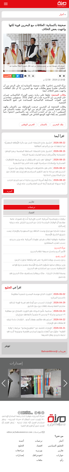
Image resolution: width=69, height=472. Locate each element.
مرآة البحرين (62, 4)
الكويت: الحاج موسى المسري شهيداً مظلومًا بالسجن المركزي (38, 295)
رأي (61, 460)
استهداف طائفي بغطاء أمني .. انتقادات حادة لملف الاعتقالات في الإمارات (36, 321)
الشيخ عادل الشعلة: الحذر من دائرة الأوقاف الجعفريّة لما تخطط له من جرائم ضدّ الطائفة (34, 144)
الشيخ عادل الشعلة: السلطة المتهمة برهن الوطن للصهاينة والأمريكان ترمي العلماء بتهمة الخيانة (35, 152)
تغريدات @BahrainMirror (53, 351)
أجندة (21, 441)
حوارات (59, 455)
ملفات (39, 460)
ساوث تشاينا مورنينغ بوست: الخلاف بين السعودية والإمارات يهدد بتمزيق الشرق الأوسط (36, 232)
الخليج (8, 287)
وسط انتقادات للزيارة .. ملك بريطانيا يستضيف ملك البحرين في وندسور (37, 274)
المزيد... (8, 191)
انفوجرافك (37, 455)
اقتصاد (31, 212)
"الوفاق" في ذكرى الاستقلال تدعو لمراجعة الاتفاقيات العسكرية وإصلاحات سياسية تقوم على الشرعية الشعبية (35, 161)
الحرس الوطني (28, 124)
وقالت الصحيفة (58, 95)
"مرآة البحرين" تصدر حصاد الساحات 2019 (48, 376)
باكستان (43, 124)
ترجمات (31, 207)
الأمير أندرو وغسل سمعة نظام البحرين (47, 249)
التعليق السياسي (55, 445)
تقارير (31, 201)
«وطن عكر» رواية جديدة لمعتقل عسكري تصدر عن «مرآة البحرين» (23, 378)
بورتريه (39, 450)
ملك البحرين (58, 124)
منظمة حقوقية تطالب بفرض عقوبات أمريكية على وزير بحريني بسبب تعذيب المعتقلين (37, 241)
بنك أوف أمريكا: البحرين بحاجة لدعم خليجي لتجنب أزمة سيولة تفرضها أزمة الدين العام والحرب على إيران (36, 181)
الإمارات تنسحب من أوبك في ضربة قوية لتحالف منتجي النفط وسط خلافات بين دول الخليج (37, 304)
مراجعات (19, 450)
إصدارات (16, 363)
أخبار (61, 14)
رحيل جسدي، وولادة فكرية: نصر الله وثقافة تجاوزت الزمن (40, 258)
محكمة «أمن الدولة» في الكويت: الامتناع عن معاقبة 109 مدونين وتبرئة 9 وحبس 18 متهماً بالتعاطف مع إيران (35, 312)
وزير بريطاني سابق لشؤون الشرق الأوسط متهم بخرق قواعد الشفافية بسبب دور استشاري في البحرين (38, 266)
